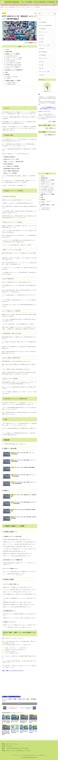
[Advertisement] (19, 96)
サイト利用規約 (25, 755)
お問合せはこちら (33, 755)
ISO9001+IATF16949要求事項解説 (39, 1)
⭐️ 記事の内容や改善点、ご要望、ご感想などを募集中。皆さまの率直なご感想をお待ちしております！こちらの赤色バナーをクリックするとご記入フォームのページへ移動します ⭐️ (29, 4)
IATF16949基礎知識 (28, 1)
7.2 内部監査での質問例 (9, 84)
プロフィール (19, 755)
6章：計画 (41, 35)
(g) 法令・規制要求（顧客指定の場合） (12, 66)
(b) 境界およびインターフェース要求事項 (13, 57)
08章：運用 (4, 13)
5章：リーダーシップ (43, 32)
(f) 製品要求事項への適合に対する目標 (12, 64)
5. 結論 (5, 72)
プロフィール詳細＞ (52, 121)
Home (23, 1)
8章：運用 (41, 41)
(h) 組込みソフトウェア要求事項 (11, 67)
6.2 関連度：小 (8, 78)
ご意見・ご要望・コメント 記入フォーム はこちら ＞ (13, 670)
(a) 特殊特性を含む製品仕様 (10, 55)
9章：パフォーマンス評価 (44, 45)
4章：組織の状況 (42, 28)
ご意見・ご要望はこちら (41, 755)
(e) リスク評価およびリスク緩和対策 (12, 62)
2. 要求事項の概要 (7, 51)
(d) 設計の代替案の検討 (9, 61)
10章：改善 (41, 48)
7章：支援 (41, 38)
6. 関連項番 (6, 74)
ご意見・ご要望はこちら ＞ (50, 128)
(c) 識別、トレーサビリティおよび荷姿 (12, 59)
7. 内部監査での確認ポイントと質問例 (11, 80)
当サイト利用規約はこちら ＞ (31, 42)
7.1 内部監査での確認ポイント (11, 82)
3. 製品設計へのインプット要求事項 (11, 54)
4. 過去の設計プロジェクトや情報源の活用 (12, 70)
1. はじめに (6, 49)
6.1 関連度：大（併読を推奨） (11, 76)
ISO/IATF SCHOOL (26, 757)
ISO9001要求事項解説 (50, 1)
